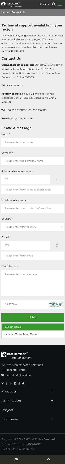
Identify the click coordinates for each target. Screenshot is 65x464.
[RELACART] (11, 4)
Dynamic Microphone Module (21, 334)
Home (4, 12)
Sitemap (6, 444)
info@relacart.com (21, 119)
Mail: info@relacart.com (18, 375)
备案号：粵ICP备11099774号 (18, 449)
